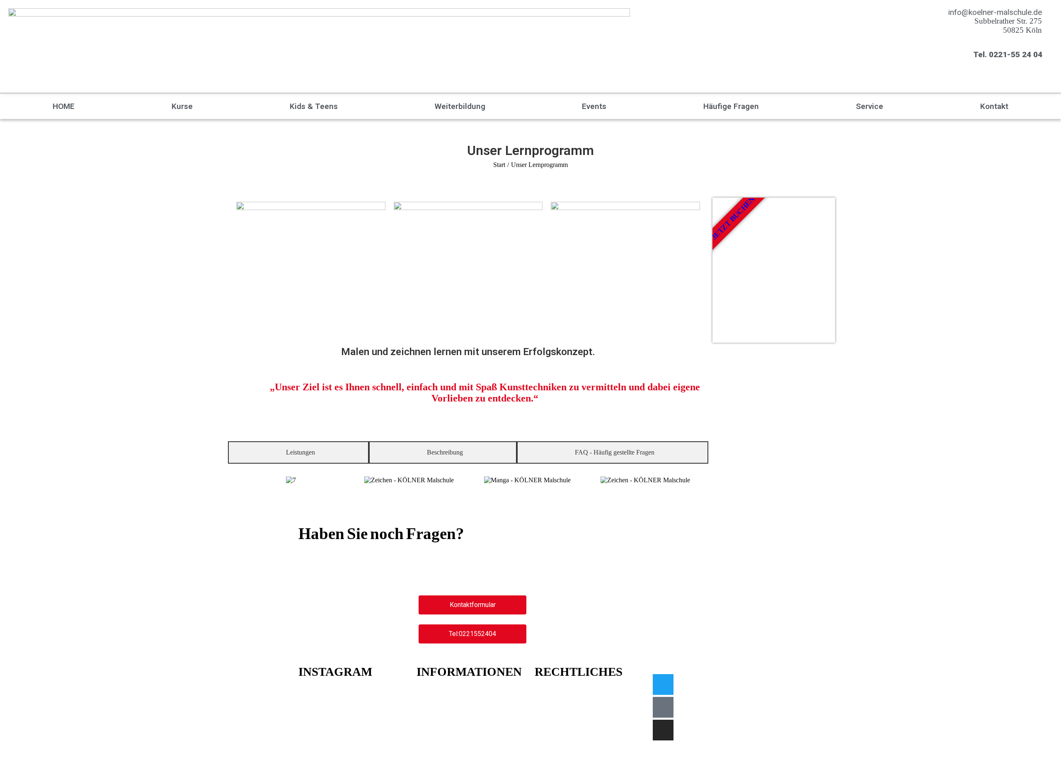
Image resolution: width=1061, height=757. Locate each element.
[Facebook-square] (663, 707)
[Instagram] (663, 730)
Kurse (182, 106)
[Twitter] (663, 684)
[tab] (298, 452)
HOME (64, 106)
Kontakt (994, 106)
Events (594, 106)
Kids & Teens (314, 106)
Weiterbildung (460, 106)
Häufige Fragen (731, 106)
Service (869, 106)
